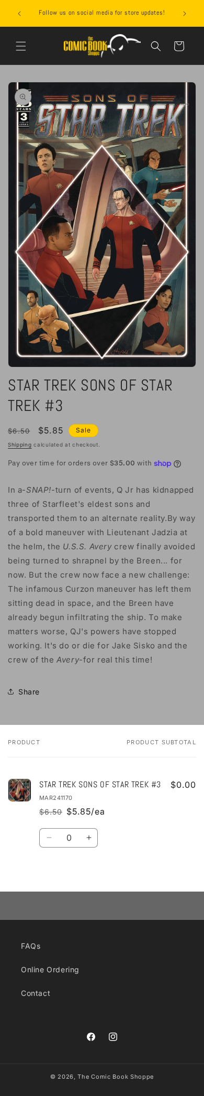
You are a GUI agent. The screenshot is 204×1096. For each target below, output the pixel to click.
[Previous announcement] (19, 13)
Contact (35, 993)
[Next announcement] (184, 13)
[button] (20, 46)
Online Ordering (50, 969)
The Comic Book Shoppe (115, 1076)
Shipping (20, 444)
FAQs (30, 945)
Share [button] (29, 691)
